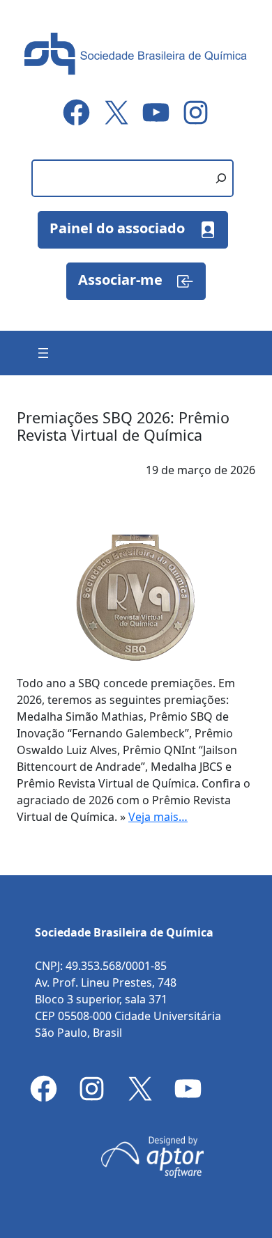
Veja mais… (158, 816)
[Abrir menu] (43, 353)
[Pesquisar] (221, 178)
